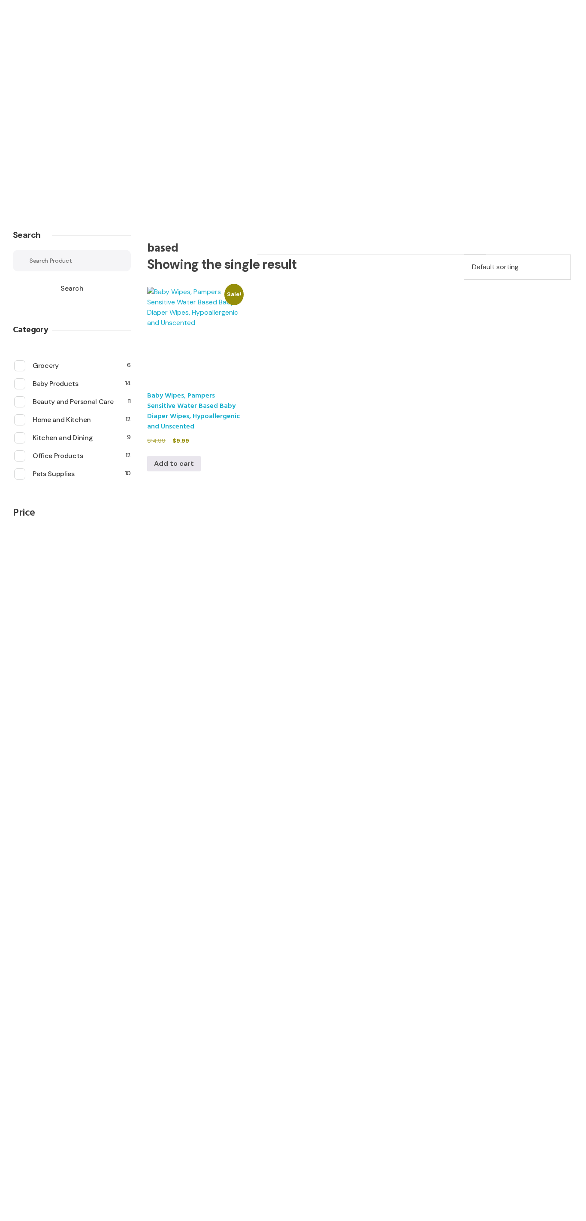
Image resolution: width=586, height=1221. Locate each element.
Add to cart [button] (174, 463)
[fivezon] (74, 87)
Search (26, 234)
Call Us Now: (62, 128)
